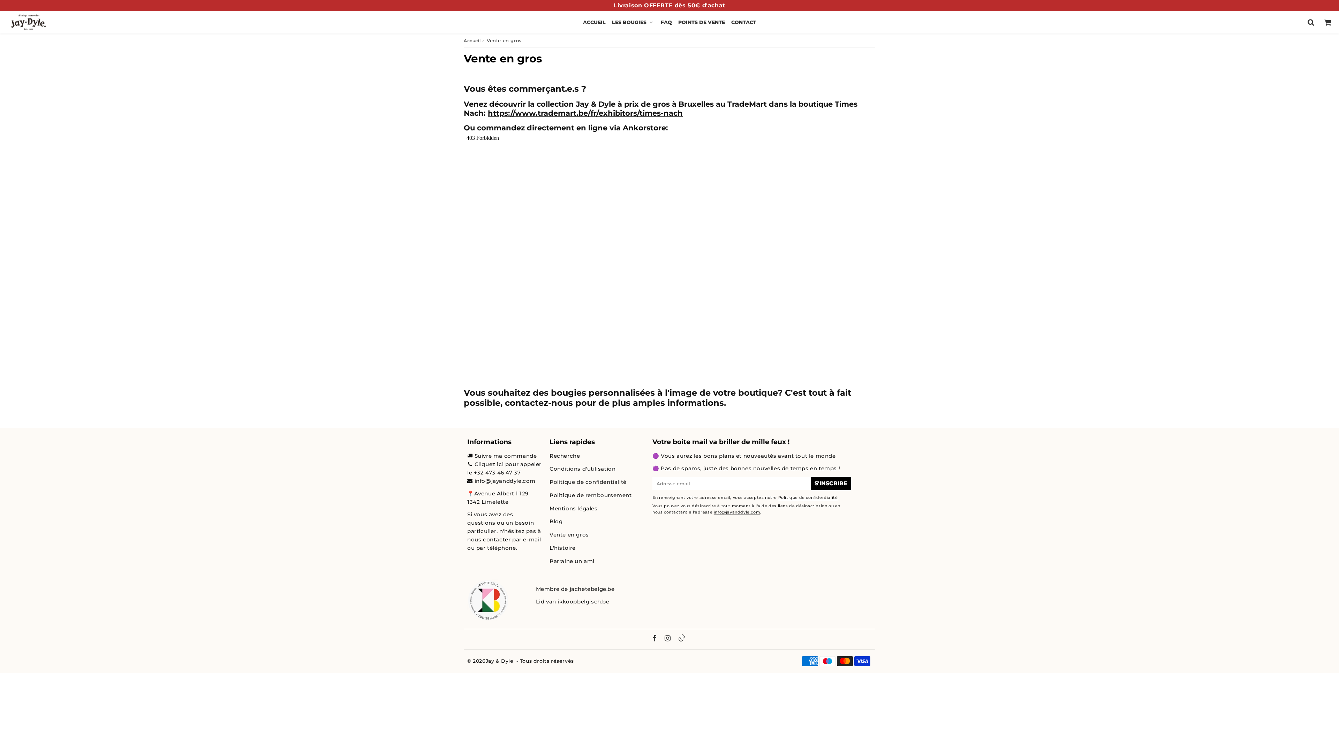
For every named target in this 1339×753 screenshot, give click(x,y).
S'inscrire (831, 483)
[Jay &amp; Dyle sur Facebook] (654, 639)
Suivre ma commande (506, 455)
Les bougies (629, 22)
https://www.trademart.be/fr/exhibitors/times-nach (585, 113)
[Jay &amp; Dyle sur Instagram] (668, 639)
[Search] (1311, 22)
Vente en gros (569, 534)
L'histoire (563, 548)
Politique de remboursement (591, 495)
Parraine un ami (572, 561)
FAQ (666, 22)
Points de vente (701, 22)
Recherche (565, 455)
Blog (556, 521)
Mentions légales (574, 508)
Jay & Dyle (500, 661)
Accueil (594, 22)
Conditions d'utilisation (582, 468)
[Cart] (1327, 22)
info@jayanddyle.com (505, 481)
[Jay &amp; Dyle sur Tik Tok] (681, 639)
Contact (743, 22)
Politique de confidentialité (588, 482)
